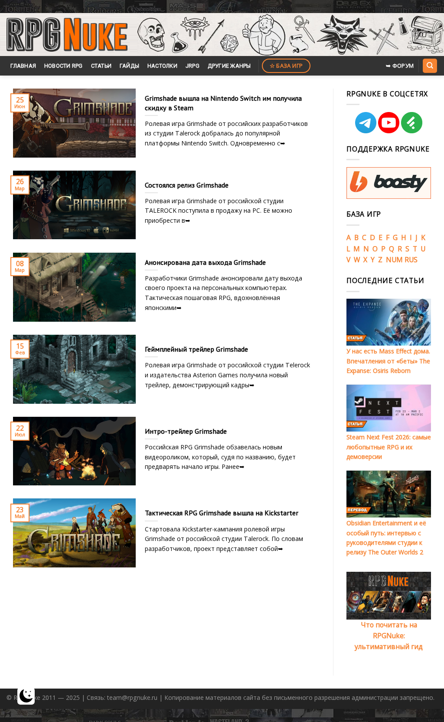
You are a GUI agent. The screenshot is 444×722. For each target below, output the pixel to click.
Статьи (101, 66)
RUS (411, 259)
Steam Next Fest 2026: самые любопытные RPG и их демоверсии (388, 447)
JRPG (192, 66)
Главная (23, 66)
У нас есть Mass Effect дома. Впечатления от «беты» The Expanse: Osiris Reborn (388, 361)
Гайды (129, 66)
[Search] (430, 66)
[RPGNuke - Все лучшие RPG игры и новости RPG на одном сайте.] (67, 34)
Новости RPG (63, 66)
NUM (394, 259)
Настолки (162, 66)
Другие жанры (229, 66)
